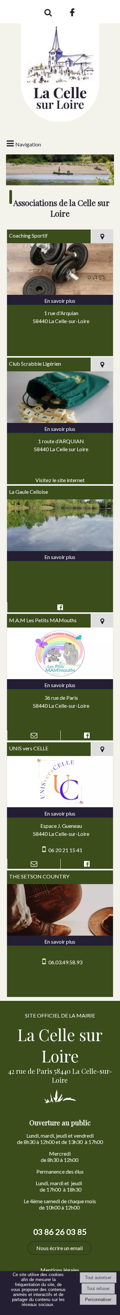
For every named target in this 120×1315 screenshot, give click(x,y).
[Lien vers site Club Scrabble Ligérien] (60, 421)
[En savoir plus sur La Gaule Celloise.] (60, 557)
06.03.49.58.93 (65, 962)
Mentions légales (59, 1270)
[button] (47, 11)
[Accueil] (60, 64)
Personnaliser (98, 1299)
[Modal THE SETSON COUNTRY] (60, 933)
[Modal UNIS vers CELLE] (60, 805)
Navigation (28, 144)
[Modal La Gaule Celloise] (60, 549)
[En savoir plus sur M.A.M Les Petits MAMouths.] (60, 685)
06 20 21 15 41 (65, 850)
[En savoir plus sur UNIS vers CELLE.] (60, 814)
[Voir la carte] (102, 236)
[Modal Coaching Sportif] (60, 292)
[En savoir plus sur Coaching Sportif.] (60, 301)
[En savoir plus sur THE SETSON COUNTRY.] (60, 942)
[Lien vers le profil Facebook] (60, 607)
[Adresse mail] (34, 735)
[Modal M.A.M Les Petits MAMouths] (60, 677)
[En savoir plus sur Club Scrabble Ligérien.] (60, 429)
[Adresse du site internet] (60, 480)
